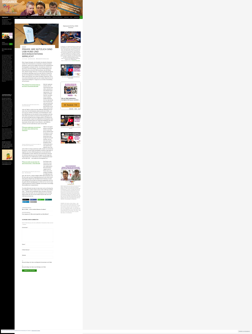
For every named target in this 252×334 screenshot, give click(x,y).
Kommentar (25, 227)
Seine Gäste (48, 17)
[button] (25, 199)
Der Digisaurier (23, 17)
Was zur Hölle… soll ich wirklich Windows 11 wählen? (34, 208)
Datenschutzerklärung (57, 17)
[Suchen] (11, 44)
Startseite (16, 17)
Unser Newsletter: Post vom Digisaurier (36, 17)
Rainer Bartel (32, 58)
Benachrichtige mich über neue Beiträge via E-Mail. (34, 267)
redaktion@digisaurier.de (6, 164)
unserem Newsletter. (76, 60)
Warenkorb (76, 17)
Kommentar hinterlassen (43, 58)
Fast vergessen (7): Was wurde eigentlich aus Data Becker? (35, 213)
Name (24, 244)
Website (24, 255)
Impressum (66, 17)
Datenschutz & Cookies (36, 330)
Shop (71, 17)
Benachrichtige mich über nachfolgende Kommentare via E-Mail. (37, 262)
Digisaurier (5, 17)
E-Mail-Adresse (26, 249)
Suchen (3, 42)
